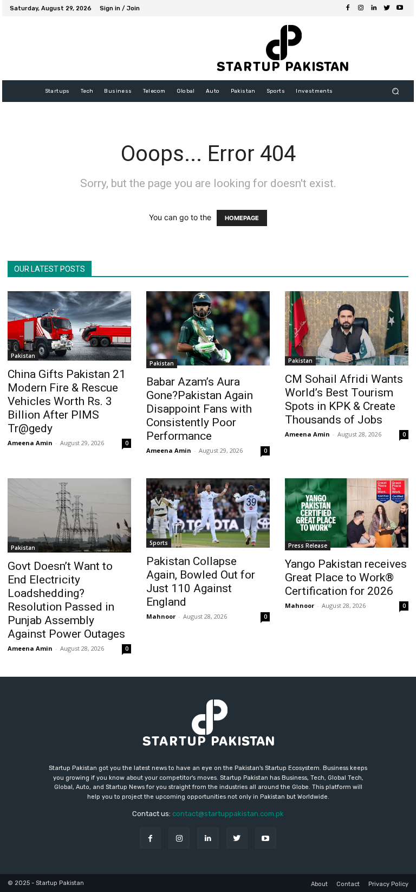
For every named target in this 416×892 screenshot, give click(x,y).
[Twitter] (386, 8)
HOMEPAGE (242, 218)
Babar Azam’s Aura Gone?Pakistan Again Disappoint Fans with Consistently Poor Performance (199, 408)
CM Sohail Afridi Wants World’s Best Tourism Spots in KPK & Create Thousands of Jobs (344, 399)
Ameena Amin (30, 443)
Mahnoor (161, 616)
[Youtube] (399, 8)
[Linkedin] (373, 8)
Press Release (307, 545)
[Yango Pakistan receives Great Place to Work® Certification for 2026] (346, 514)
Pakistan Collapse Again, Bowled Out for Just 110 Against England (200, 581)
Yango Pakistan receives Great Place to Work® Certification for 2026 (346, 577)
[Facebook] (347, 8)
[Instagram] (360, 8)
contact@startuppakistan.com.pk (228, 814)
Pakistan (23, 356)
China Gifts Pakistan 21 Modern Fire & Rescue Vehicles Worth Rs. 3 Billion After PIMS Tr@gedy (67, 401)
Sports (159, 543)
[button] (395, 91)
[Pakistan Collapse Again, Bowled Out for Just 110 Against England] (208, 513)
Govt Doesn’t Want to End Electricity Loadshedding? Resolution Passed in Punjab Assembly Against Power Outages (66, 600)
